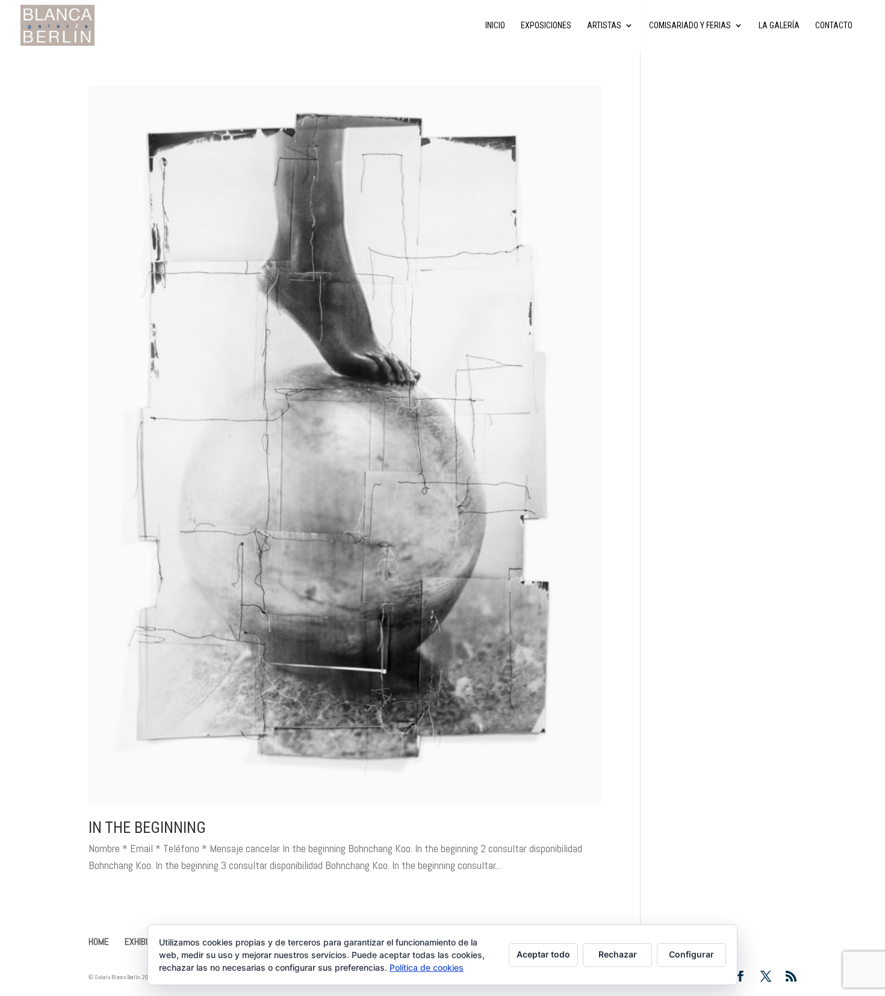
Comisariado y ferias (690, 25)
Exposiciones (546, 25)
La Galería (779, 25)
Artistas (604, 25)
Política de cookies (427, 967)
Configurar (691, 954)
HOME (98, 941)
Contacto (833, 25)
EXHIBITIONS (146, 941)
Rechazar (617, 954)
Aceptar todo (543, 954)
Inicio (495, 25)
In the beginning (147, 827)
